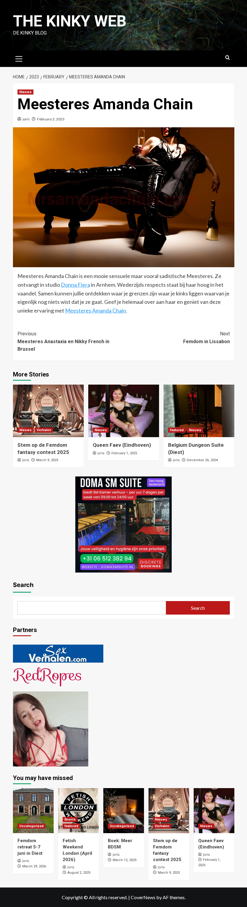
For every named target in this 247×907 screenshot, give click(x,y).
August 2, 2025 (78, 873)
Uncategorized (31, 826)
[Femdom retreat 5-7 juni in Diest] (33, 810)
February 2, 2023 (50, 119)
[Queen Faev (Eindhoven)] (123, 411)
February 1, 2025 (124, 453)
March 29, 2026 (34, 866)
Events (70, 819)
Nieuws (25, 92)
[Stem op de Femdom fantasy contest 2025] (48, 411)
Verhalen (44, 430)
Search (23, 584)
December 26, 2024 (202, 460)
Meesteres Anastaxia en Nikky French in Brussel (63, 341)
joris (26, 119)
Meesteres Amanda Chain (95, 310)
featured (177, 430)
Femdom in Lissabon (206, 337)
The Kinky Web (70, 21)
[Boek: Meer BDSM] (123, 810)
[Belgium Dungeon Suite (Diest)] (199, 411)
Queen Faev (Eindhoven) (122, 445)
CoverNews (143, 897)
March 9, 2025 (47, 460)
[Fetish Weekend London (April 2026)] (78, 810)
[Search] (227, 58)
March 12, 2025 (124, 860)
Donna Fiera (75, 284)
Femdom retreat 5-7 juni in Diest (29, 847)
